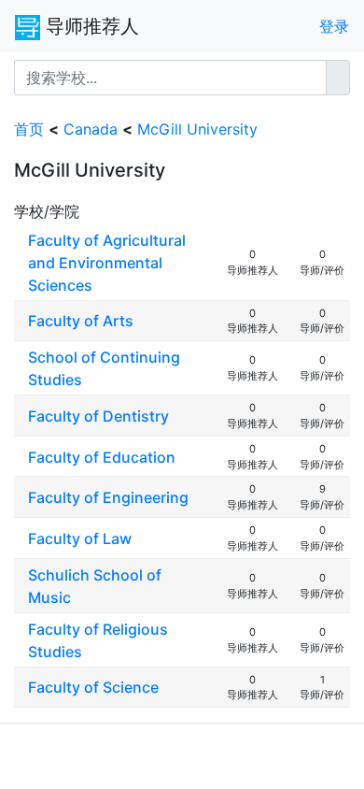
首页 (29, 129)
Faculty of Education (101, 457)
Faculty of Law (80, 538)
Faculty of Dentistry (98, 416)
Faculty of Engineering (108, 497)
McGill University (197, 129)
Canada (90, 129)
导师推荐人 (89, 26)
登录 (334, 26)
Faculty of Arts (80, 320)
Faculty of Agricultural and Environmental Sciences (107, 262)
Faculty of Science (93, 687)
